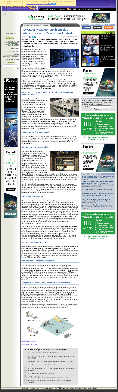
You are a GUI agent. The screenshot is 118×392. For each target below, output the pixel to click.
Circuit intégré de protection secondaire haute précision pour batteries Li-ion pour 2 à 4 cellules (96, 200)
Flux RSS (72, 9)
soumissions (81, 9)
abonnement (53, 9)
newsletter (62, 9)
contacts (97, 9)
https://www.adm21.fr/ (28, 341)
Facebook (86, 27)
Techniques (14, 51)
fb (30, 37)
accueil (45, 9)
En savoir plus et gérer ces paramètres (39, 4)
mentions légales (91, 388)
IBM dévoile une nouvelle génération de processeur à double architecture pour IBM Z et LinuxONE (97, 194)
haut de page (25, 388)
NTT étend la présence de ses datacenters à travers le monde (48, 377)
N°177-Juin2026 (11, 34)
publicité (90, 9)
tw (32, 37)
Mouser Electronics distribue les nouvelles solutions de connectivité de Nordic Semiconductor (97, 177)
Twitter (97, 27)
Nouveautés (13, 41)
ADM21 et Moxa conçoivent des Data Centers (43, 353)
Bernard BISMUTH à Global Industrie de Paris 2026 (107, 36)
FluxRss (108, 27)
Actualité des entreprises (12, 45)
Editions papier (12, 60)
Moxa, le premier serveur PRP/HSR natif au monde (45, 365)
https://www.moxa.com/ (29, 344)
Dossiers (15, 49)
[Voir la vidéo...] (90, 44)
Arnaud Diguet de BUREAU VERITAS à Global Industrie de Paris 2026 (107, 48)
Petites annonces (11, 57)
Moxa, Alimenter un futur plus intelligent (41, 373)
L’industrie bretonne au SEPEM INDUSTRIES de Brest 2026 (107, 58)
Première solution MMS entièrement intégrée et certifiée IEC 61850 (50, 361)
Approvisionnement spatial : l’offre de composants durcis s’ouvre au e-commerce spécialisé (97, 205)
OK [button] (54, 4)
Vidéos (16, 54)
